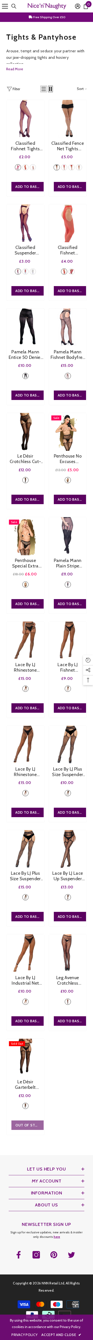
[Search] (14, 6)
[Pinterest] (54, 1255)
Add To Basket (72, 186)
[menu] (5, 6)
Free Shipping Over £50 (48, 17)
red (25, 167)
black (18, 167)
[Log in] (77, 6)
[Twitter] (71, 1255)
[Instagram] (36, 1255)
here (57, 1237)
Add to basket (29, 186)
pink (64, 167)
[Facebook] (19, 1255)
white (33, 167)
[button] (43, 89)
